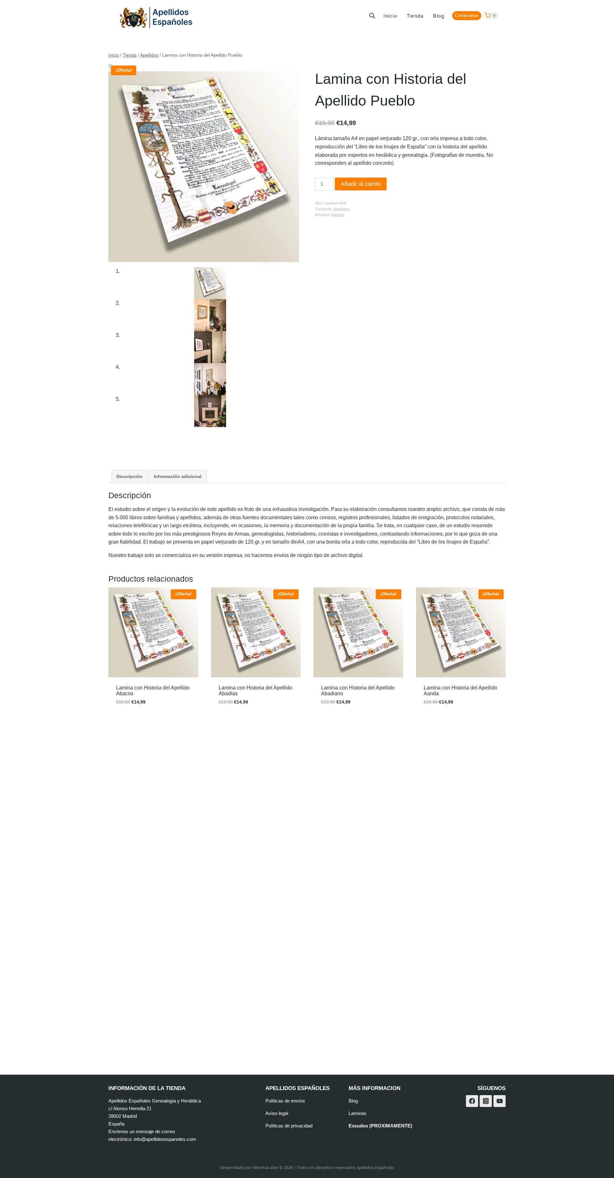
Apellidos (342, 209)
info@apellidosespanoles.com (165, 1139)
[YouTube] (499, 1101)
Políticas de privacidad (288, 1125)
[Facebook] (472, 1101)
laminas (337, 215)
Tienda (415, 16)
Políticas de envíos (285, 1100)
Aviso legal (276, 1113)
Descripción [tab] (129, 476)
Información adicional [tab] (177, 476)
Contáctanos (466, 15)
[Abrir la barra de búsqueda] (372, 16)
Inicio (390, 16)
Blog (438, 16)
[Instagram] (486, 1101)
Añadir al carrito (361, 184)
